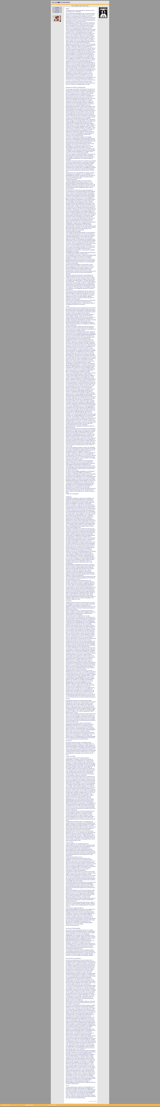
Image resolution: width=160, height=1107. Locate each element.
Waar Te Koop (82, 5)
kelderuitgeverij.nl (29, 1105)
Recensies (57, 11)
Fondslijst (57, 7)
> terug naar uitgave (92, 1101)
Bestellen (77, 5)
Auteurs (57, 9)
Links (87, 5)
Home (73, 5)
